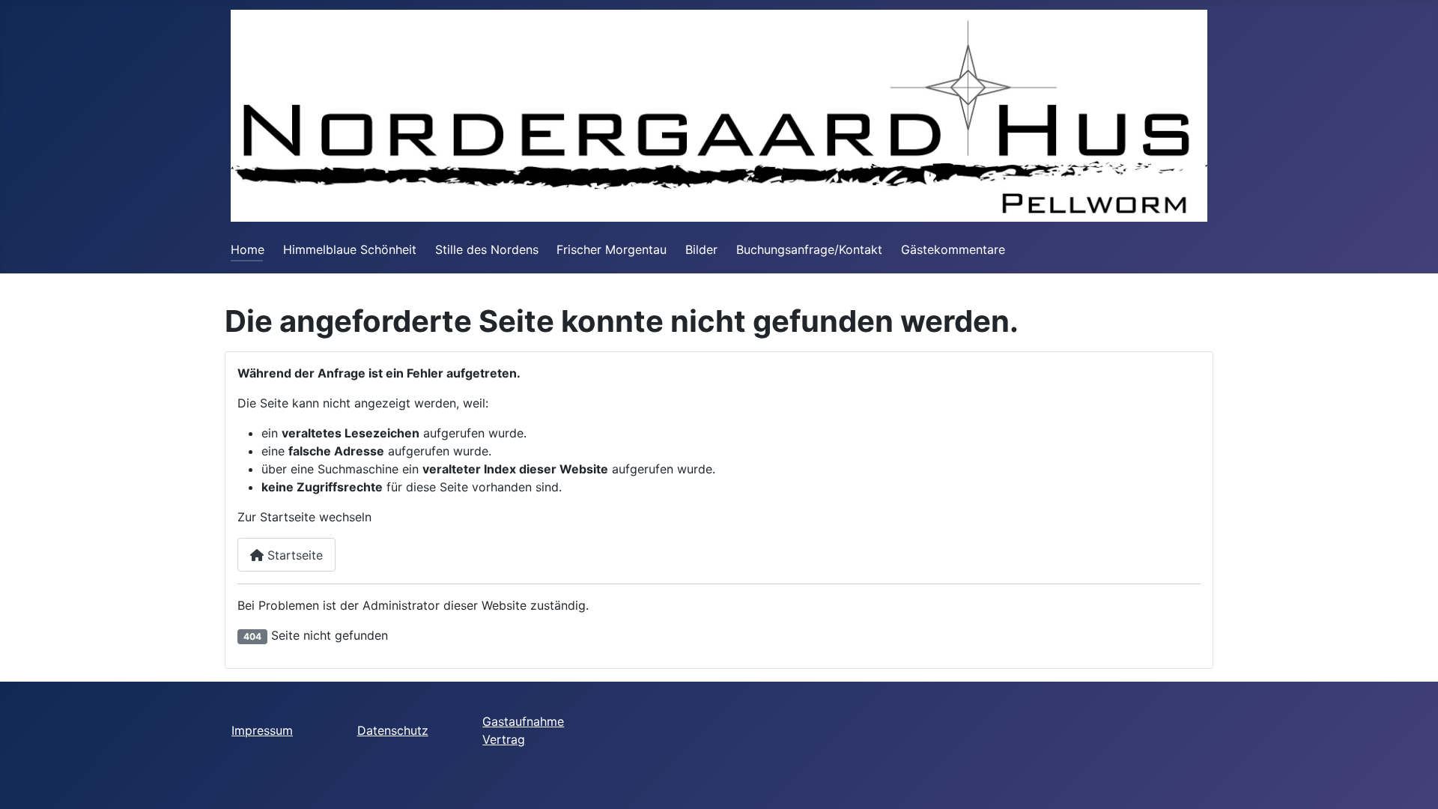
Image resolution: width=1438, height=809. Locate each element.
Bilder (701, 249)
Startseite (293, 555)
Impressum (262, 730)
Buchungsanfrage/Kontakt (809, 249)
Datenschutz (392, 730)
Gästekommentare (953, 249)
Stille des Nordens (487, 249)
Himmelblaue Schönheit (349, 249)
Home (247, 249)
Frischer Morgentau (611, 249)
